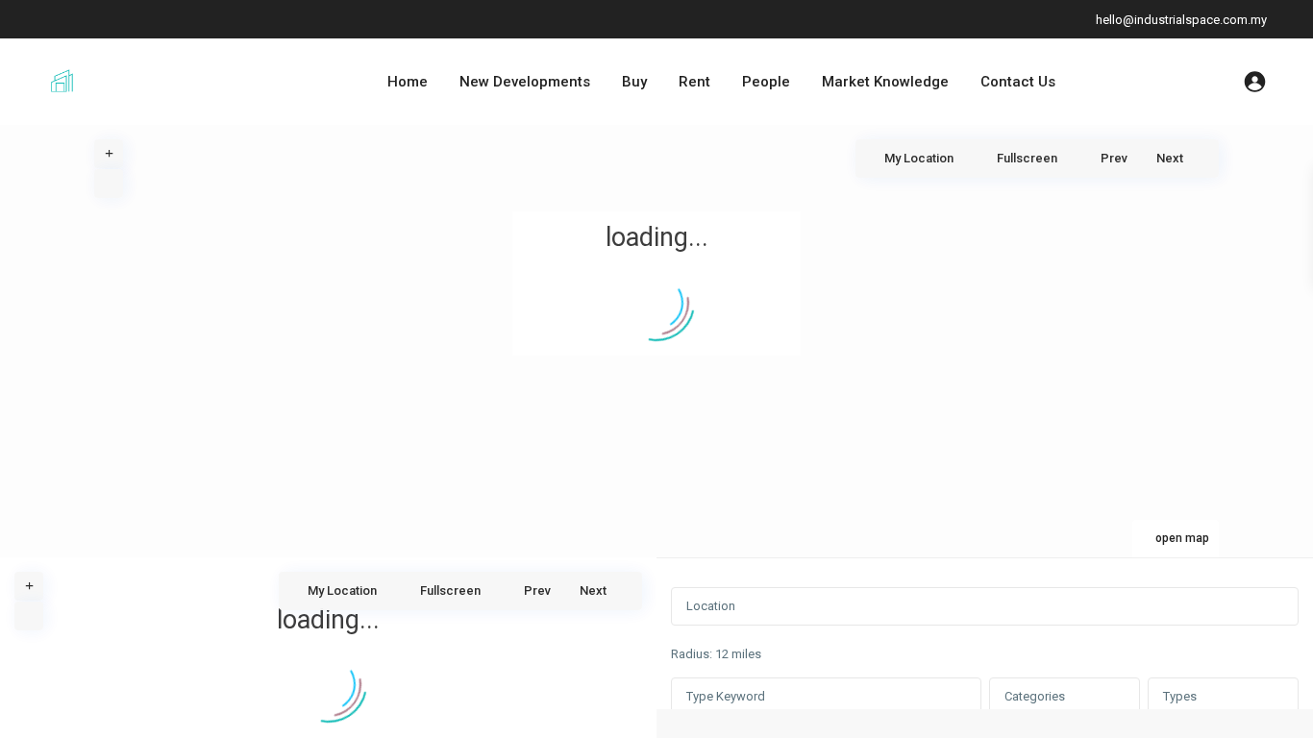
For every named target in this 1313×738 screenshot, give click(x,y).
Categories (1034, 696)
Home (407, 81)
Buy (634, 81)
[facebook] (66, 19)
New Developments (524, 81)
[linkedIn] (105, 19)
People (766, 81)
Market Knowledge (885, 81)
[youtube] (144, 19)
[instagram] (184, 19)
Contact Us (1017, 81)
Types (1180, 696)
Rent (694, 81)
